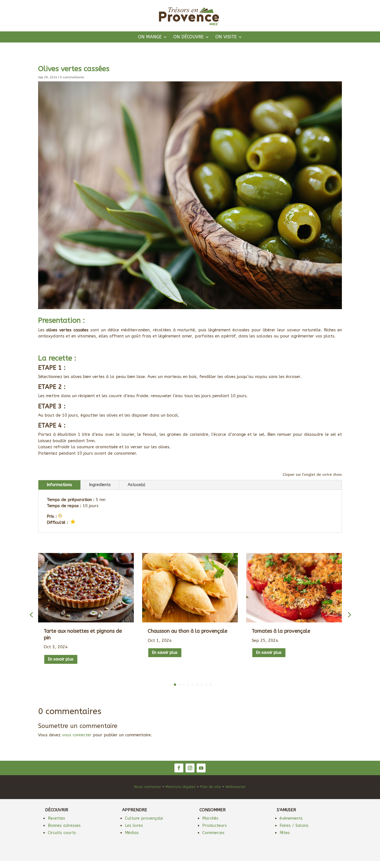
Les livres (134, 825)
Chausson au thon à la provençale (187, 631)
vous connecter (77, 734)
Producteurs (214, 825)
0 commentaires (72, 77)
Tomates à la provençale (281, 631)
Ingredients (100, 484)
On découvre (188, 37)
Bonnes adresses (64, 825)
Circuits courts (62, 832)
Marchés (210, 818)
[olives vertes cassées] (190, 307)
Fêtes (285, 832)
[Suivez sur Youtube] (201, 768)
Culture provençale (144, 818)
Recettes (56, 818)
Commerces (213, 832)
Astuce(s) (136, 484)
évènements (291, 818)
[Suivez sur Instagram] (190, 768)
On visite (226, 37)
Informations (59, 484)
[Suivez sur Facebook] (178, 768)
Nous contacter (147, 787)
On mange (150, 37)
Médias (132, 832)
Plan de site (210, 787)
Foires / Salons (294, 825)
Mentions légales (181, 787)
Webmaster (235, 787)
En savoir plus (60, 659)
